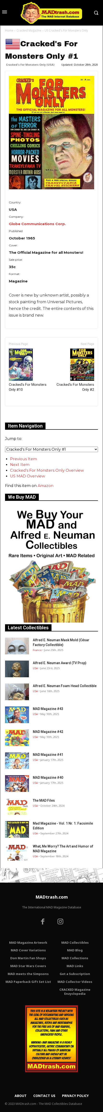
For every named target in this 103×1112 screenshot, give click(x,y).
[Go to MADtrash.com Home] (51, 12)
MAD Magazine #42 (48, 732)
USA (35, 668)
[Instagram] (60, 922)
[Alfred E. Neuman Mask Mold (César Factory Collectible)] (17, 646)
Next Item (19, 464)
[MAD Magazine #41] (17, 760)
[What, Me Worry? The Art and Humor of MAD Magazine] (17, 852)
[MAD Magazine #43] (17, 714)
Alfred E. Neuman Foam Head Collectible (65, 686)
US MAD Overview (27, 476)
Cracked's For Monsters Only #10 (27, 387)
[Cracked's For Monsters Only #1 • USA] (51, 132)
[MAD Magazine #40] (17, 783)
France (37, 650)
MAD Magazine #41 (48, 755)
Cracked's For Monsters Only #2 (75, 387)
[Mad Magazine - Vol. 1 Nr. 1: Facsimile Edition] (17, 829)
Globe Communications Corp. (37, 224)
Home (9, 30)
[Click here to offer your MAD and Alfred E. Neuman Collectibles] (51, 621)
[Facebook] (42, 922)
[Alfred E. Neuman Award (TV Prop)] (17, 669)
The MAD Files (44, 800)
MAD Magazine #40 (48, 777)
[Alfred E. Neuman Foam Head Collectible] (17, 691)
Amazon (45, 485)
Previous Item (23, 459)
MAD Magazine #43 (48, 709)
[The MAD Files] (17, 806)
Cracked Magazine (29, 30)
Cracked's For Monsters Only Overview (47, 470)
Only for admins (21, 414)
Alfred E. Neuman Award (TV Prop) (59, 663)
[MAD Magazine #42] (17, 737)
